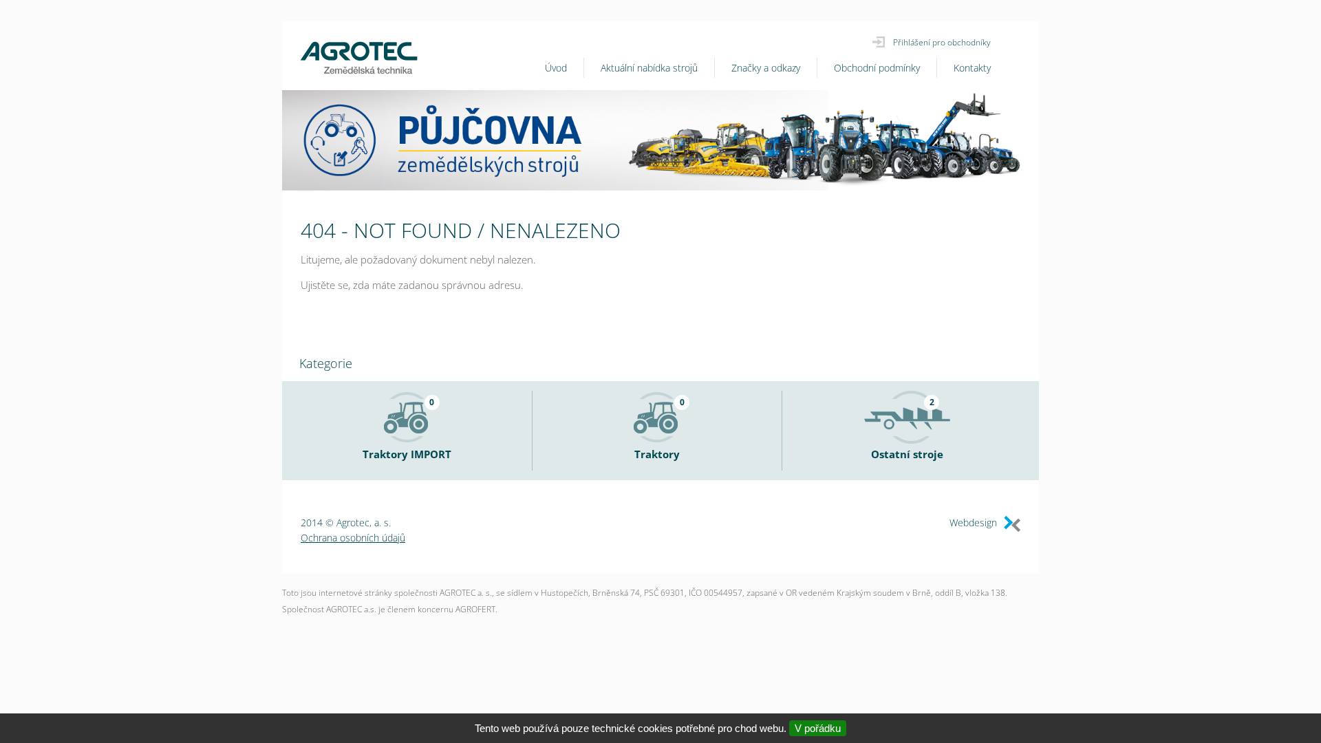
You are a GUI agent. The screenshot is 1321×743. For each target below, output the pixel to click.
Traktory (657, 454)
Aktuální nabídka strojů (649, 67)
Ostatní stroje (907, 454)
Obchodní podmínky (877, 67)
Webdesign (973, 522)
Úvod (556, 67)
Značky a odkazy (765, 67)
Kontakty (972, 67)
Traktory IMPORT (407, 454)
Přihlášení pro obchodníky (942, 42)
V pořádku (818, 728)
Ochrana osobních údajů (353, 537)
